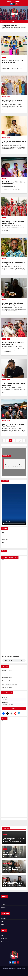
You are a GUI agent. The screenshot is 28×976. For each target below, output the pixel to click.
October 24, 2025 (8, 145)
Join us (2, 924)
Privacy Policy (4, 938)
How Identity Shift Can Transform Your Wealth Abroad (13, 425)
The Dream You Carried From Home (12, 853)
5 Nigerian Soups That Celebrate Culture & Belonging (12, 304)
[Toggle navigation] (13, 21)
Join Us (3, 542)
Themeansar (13, 970)
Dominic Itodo (18, 64)
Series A (5, 878)
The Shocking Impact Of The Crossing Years (14, 839)
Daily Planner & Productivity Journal (9, 684)
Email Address (5, 702)
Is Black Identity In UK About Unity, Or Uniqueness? (13, 183)
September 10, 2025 (8, 266)
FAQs (3, 532)
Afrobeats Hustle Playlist (7, 670)
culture (4, 57)
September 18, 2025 (8, 225)
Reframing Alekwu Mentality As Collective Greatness (12, 101)
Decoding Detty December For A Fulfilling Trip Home (12, 61)
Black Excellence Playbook (7, 680)
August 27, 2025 (7, 387)
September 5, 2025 (8, 307)
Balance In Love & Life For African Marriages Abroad (13, 343)
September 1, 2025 (8, 346)
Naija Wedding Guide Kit (7, 673)
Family (8, 379)
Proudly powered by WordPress (9, 968)
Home (2, 901)
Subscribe (14, 708)
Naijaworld (3, 907)
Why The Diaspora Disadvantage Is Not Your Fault (12, 883)
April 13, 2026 (7, 885)
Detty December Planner (7, 677)
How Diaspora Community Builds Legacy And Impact (13, 222)
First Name (4, 697)
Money (8, 420)
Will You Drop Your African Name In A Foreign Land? (13, 263)
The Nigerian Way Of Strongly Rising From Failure (14, 142)
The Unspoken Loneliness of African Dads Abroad (13, 384)
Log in (3, 444)
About (3, 535)
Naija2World (4, 539)
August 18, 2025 (7, 428)
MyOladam (4, 546)
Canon (5, 973)
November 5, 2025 (8, 64)
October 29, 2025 (8, 104)
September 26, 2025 (8, 186)
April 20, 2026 (7, 841)
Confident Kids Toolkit (7, 687)
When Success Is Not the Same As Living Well (12, 868)
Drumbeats (3, 918)
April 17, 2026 (7, 856)
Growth (8, 96)
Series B (5, 834)
